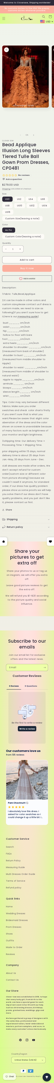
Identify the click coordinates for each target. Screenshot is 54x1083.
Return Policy (13, 860)
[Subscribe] (44, 667)
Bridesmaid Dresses (17, 920)
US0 (7, 199)
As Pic (8, 230)
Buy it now (27, 268)
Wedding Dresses (15, 913)
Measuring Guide (15, 867)
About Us (11, 973)
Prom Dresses (13, 927)
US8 (7, 205)
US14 (44, 205)
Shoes (9, 933)
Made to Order (14, 947)
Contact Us (12, 979)
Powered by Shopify (34, 1076)
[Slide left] (20, 135)
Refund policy (13, 887)
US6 (43, 199)
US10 (19, 205)
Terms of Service (15, 880)
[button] (3, 18)
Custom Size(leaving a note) (22, 218)
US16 (7, 212)
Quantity (6, 243)
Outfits (10, 940)
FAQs (9, 853)
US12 (32, 205)
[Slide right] (33, 135)
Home (9, 906)
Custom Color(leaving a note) (23, 236)
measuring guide (28, 316)
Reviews (10, 954)
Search (10, 846)
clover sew (22, 1076)
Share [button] (9, 509)
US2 (19, 199)
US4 (31, 199)
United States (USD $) (25, 1060)
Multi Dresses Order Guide (20, 874)
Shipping (6, 189)
